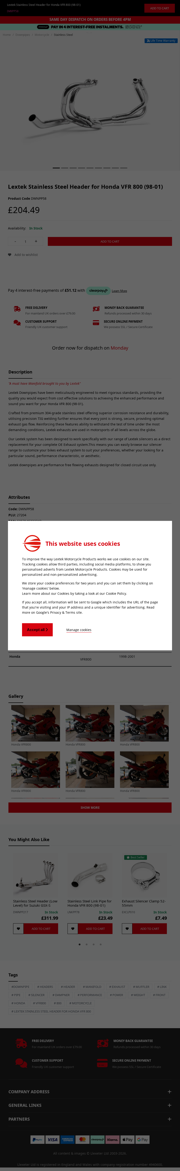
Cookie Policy (116, 593)
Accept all (36, 630)
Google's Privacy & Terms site (59, 612)
